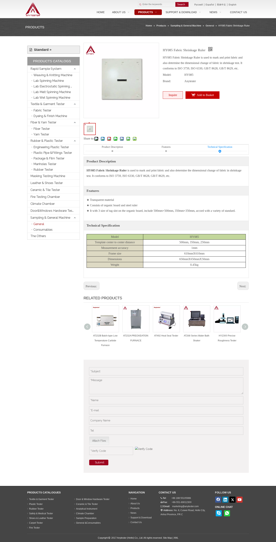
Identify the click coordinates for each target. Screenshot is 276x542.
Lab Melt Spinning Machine (52, 92)
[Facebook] (218, 500)
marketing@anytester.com (185, 506)
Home (133, 498)
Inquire (173, 95)
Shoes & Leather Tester (41, 518)
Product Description (112, 147)
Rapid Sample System (45, 69)
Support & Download (141, 517)
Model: (167, 74)
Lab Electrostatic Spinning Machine (56, 86)
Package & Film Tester (48, 158)
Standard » (41, 50)
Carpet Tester (36, 523)
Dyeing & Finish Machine (50, 116)
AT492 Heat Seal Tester (166, 335)
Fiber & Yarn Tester (43, 122)
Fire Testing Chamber (45, 197)
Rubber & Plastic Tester (46, 141)
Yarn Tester (41, 134)
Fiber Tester (41, 129)
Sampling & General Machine (50, 217)
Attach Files (99, 440)
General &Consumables (88, 523)
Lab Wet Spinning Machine (51, 97)
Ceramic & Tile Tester (45, 190)
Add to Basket (205, 95)
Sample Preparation (86, 518)
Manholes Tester (44, 164)
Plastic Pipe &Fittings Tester (52, 153)
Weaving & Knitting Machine (52, 75)
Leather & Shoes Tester (46, 183)
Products (135, 508)
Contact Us (136, 522)
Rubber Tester (43, 169)
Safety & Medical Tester (41, 513)
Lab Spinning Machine (48, 81)
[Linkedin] (225, 500)
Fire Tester (34, 527)
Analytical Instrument (86, 508)
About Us (135, 503)
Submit (99, 462)
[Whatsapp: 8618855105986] (227, 513)
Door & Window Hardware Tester (92, 499)
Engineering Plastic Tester (51, 147)
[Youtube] (240, 500)
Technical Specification (219, 147)
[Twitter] (232, 500)
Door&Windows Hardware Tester (53, 210)
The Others (38, 236)
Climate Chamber (42, 204)
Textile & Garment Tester (47, 104)
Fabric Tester (42, 110)
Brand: (167, 81)
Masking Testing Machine (47, 176)
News (133, 513)
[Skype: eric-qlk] (219, 513)
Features (166, 147)
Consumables (43, 229)
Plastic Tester (36, 504)
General (38, 224)
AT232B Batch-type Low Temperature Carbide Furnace (105, 340)
